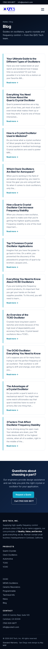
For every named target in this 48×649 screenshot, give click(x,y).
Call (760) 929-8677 (24, 501)
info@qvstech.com (25, 2)
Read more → (12, 82)
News (5, 599)
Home (5, 22)
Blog (5, 603)
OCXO (5, 579)
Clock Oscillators (10, 555)
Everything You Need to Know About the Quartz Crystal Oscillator (21, 97)
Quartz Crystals (9, 551)
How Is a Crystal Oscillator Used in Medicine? (21, 135)
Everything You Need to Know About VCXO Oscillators (23, 281)
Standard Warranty (10, 643)
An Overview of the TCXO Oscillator (17, 316)
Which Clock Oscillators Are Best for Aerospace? (21, 170)
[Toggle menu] (42, 9)
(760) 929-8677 (9, 2)
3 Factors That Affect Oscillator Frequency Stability (23, 423)
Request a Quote (23, 494)
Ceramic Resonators (11, 587)
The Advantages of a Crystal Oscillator (17, 388)
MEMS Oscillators (10, 583)
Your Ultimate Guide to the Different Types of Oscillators (23, 60)
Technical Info (9, 595)
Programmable (9, 591)
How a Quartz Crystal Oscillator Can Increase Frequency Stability (20, 207)
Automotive (8, 559)
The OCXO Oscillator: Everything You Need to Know (23, 352)
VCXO (5, 567)
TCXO (5, 563)
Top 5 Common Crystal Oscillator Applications (20, 245)
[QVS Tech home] (9, 9)
